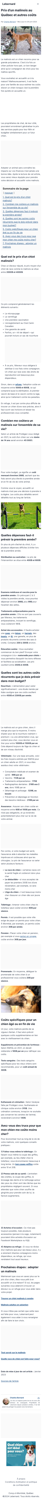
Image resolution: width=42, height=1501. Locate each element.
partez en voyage (28, 936)
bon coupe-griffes (24, 1164)
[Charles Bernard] (6, 1401)
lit (12, 636)
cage (7, 633)
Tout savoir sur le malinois (13, 1352)
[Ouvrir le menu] (38, 3)
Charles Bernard (10, 22)
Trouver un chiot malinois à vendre (17, 1298)
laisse (18, 633)
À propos (21, 1479)
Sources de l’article (10, 1381)
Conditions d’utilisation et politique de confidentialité (21, 1483)
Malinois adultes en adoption (14, 1305)
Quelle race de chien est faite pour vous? (20, 1359)
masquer (9, 193)
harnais (28, 633)
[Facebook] (38, 1398)
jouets (4, 636)
